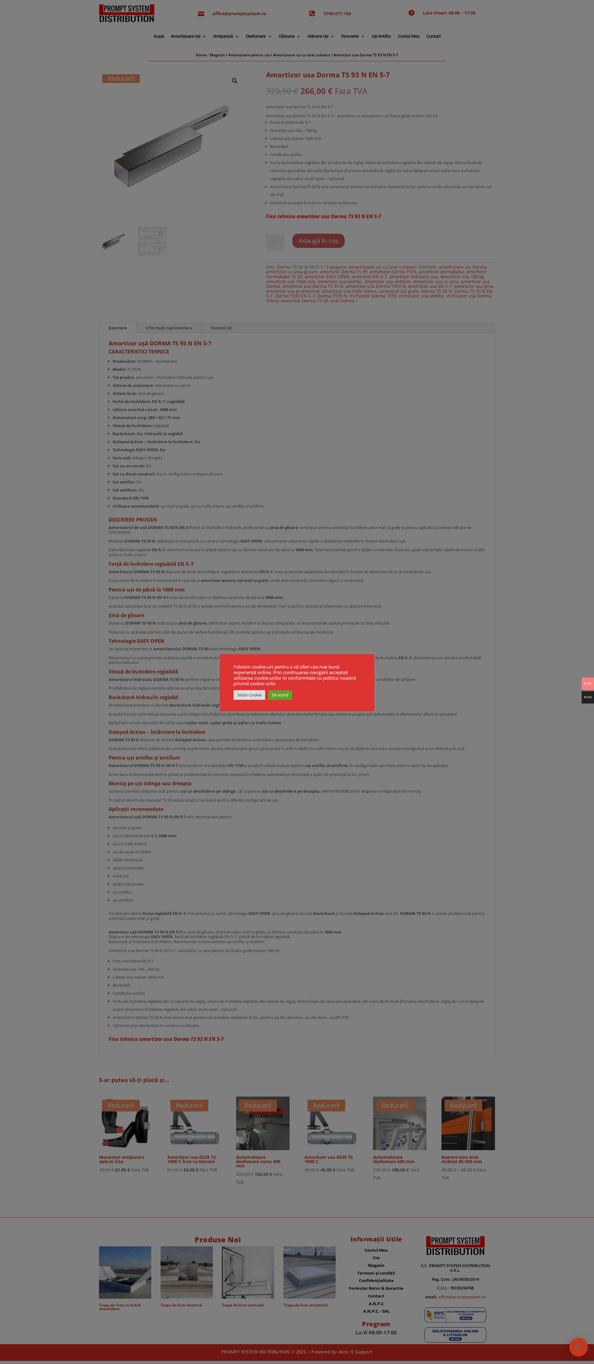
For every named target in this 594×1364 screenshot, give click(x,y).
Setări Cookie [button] (249, 695)
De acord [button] (280, 695)
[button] (578, 1347)
